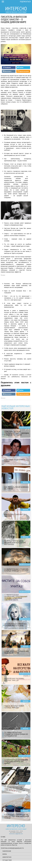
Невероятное (6, 857)
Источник (3, 398)
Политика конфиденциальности (12, 848)
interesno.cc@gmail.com (16, 833)
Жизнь (4, 854)
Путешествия (6, 860)
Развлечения (6, 851)
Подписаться (25, 1)
